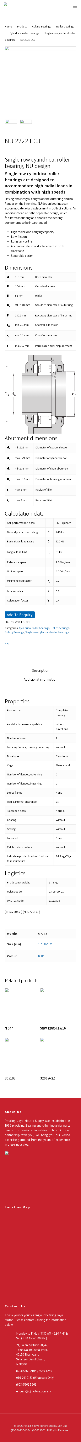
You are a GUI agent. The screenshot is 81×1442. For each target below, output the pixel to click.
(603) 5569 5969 (26, 1384)
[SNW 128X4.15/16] (57, 1005)
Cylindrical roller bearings (24, 33)
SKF (7, 644)
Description (40, 670)
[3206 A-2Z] (57, 1055)
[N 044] (22, 1005)
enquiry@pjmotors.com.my (33, 1391)
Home (8, 26)
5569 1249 (45, 1371)
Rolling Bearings (41, 26)
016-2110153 (24, 1378)
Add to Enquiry (20, 614)
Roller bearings (65, 26)
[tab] (40, 670)
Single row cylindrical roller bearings (47, 632)
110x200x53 (45, 944)
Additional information (40, 679)
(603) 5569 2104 (26, 1371)
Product (22, 26)
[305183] (22, 1055)
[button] (75, 8)
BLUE (41, 956)
